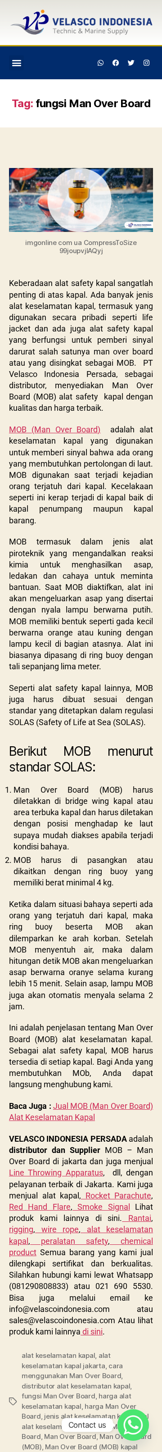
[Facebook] (116, 62)
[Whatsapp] (101, 62)
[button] (16, 62)
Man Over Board (70, 1436)
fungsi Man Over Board (58, 1396)
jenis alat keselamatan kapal (89, 1416)
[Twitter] (131, 62)
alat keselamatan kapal (58, 1355)
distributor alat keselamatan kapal (76, 1386)
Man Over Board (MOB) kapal (91, 1447)
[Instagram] (146, 62)
